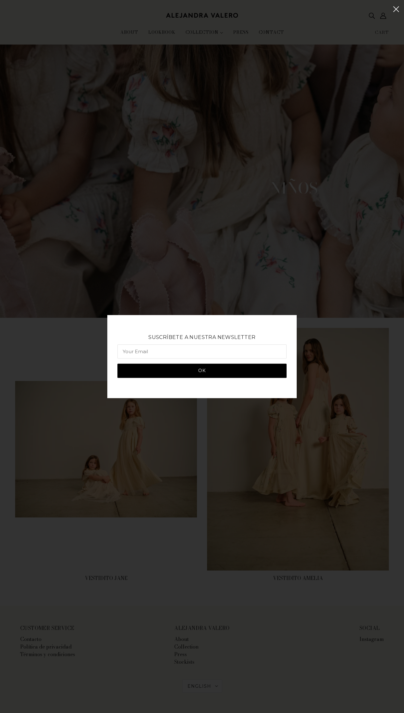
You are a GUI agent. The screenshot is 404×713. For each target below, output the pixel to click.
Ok (202, 370)
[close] (396, 8)
